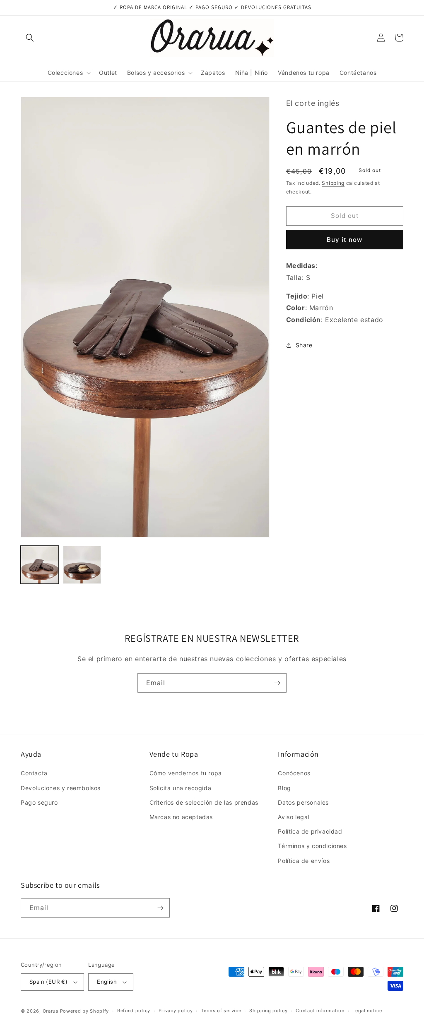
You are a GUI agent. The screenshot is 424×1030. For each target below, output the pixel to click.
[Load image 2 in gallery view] (82, 565)
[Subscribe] (277, 683)
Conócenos (294, 773)
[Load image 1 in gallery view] (40, 565)
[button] (30, 38)
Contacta (34, 773)
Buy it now (344, 240)
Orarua (50, 1011)
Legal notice (367, 1010)
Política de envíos (304, 860)
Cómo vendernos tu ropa (185, 773)
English (107, 981)
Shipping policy (268, 1010)
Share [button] (304, 345)
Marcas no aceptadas (181, 816)
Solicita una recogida (180, 787)
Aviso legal (293, 816)
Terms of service (221, 1010)
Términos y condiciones (312, 845)
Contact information (320, 1010)
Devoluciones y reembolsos (61, 787)
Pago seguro (39, 802)
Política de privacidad (310, 831)
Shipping (333, 183)
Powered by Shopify (84, 1011)
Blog (284, 787)
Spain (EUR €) (48, 981)
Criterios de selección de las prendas (203, 802)
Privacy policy (176, 1010)
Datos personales (303, 802)
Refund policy (133, 1010)
